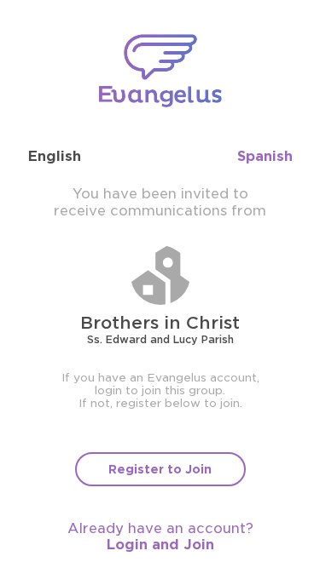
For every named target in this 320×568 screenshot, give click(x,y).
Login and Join (160, 544)
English (54, 156)
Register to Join (160, 469)
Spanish (265, 156)
